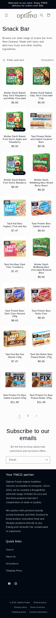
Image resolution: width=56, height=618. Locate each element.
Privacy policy (20, 607)
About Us (11, 556)
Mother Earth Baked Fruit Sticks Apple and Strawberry (15, 139)
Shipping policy (19, 612)
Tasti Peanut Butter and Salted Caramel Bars (41, 139)
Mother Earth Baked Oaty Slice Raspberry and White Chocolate (14, 96)
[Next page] (36, 415)
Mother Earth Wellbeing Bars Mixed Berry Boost (41, 183)
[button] (6, 15)
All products (12, 563)
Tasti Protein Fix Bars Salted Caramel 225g (14, 396)
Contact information (38, 612)
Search (10, 549)
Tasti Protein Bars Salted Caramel (41, 225)
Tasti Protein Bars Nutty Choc (41, 312)
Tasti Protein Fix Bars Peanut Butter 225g (41, 396)
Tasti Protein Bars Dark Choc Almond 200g (15, 313)
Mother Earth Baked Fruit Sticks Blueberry (15, 181)
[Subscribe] (46, 460)
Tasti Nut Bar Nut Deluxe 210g (15, 355)
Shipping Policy (14, 570)
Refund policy (40, 602)
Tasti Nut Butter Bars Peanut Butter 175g (41, 355)
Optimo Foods (23, 602)
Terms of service (37, 607)
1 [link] (19, 415)
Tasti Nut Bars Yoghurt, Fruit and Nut (15, 225)
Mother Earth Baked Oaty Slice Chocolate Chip (41, 96)
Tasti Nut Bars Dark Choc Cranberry (14, 265)
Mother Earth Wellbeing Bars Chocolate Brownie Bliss (41, 268)
